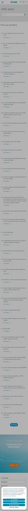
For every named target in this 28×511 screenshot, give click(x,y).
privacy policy (13, 490)
